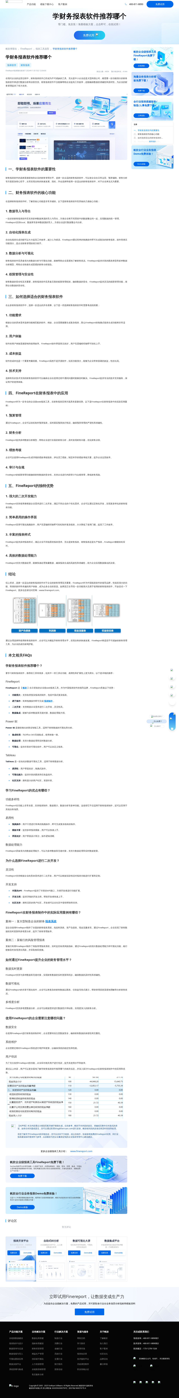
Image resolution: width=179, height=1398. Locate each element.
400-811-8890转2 (151, 1343)
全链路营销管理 (39, 1369)
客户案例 (104, 1348)
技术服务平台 (83, 1359)
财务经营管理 (38, 1348)
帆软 (25, 687)
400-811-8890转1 (151, 1338)
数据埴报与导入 (16, 1353)
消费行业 (58, 1343)
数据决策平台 (15, 1364)
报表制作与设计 (16, 1343)
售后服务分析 (38, 1374)
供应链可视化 (38, 1359)
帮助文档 (81, 1338)
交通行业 (58, 1359)
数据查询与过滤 (16, 1348)
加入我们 (104, 1343)
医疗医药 (58, 1364)
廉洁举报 (104, 1364)
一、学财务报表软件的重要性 (146, 130)
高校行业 (58, 1353)
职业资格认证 (83, 1369)
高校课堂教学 (83, 1364)
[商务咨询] (172, 721)
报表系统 (50, 921)
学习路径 (81, 1343)
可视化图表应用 (16, 1359)
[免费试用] (66, 125)
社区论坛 (104, 1353)
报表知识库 (82, 1353)
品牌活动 (104, 1359)
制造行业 (58, 1338)
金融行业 (58, 1348)
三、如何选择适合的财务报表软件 (148, 137)
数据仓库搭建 (38, 1338)
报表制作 (48, 700)
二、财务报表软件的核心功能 (146, 134)
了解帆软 (104, 1338)
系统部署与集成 (16, 1369)
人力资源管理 (38, 1364)
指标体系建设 (38, 1343)
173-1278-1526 (150, 1348)
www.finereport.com (81, 1151)
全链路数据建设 (16, 1338)
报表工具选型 (42, 48)
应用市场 (81, 1348)
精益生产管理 (38, 1353)
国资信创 (58, 1369)
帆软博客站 (11, 48)
